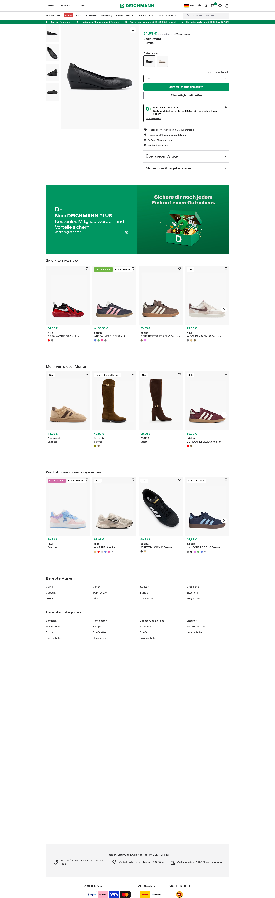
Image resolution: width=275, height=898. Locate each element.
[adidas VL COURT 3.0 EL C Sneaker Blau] (202, 552)
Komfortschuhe (196, 626)
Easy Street (152, 38)
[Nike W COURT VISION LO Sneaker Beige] (191, 340)
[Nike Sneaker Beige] (207, 309)
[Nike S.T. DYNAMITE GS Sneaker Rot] (49, 340)
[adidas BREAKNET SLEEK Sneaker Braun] (191, 446)
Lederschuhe (194, 632)
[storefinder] (199, 5)
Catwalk (51, 592)
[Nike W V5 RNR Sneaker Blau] (105, 552)
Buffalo (144, 592)
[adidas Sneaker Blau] (207, 520)
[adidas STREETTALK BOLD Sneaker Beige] (145, 551)
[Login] (206, 5)
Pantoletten (100, 621)
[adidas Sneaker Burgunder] (207, 415)
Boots (49, 632)
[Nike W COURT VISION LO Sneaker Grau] (188, 340)
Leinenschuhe (148, 638)
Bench (96, 587)
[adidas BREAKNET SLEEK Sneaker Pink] (102, 340)
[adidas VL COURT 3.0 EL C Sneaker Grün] (198, 552)
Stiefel (144, 632)
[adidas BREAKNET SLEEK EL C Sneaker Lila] (145, 340)
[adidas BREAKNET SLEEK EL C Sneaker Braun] (142, 340)
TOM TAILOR (100, 592)
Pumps (97, 626)
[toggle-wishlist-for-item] (133, 30)
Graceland (193, 587)
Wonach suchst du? (202, 15)
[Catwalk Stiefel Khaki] (114, 415)
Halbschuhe (53, 626)
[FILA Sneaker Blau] (68, 520)
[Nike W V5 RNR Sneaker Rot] (99, 552)
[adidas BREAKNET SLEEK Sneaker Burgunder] (188, 446)
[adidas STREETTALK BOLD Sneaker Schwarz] (142, 551)
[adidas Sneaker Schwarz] (161, 520)
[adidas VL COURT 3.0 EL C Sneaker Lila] (195, 552)
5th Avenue (146, 598)
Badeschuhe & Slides (152, 621)
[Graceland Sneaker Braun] (68, 415)
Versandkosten (183, 34)
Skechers (192, 592)
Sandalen (51, 621)
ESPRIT (50, 587)
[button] (100, 77)
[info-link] (225, 107)
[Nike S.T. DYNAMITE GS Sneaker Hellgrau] (52, 340)
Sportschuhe (53, 638)
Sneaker (192, 621)
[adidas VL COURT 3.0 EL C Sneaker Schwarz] (191, 552)
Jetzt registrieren (153, 119)
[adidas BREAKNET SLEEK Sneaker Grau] (105, 340)
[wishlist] (220, 5)
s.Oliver (144, 587)
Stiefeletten (100, 632)
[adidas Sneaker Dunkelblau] (114, 309)
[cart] (227, 5)
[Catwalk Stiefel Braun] (99, 446)
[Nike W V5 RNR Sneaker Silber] (102, 552)
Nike (95, 598)
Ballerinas (145, 626)
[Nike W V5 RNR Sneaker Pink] (109, 552)
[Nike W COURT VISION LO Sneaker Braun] (195, 340)
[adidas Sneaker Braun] (161, 309)
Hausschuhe (100, 638)
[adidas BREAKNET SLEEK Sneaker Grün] (99, 340)
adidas (49, 598)
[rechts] (224, 309)
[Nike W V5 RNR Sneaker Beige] (95, 552)
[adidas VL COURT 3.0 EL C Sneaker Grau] (188, 552)
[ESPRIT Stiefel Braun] (161, 415)
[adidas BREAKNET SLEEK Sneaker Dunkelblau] (95, 340)
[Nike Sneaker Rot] (68, 309)
